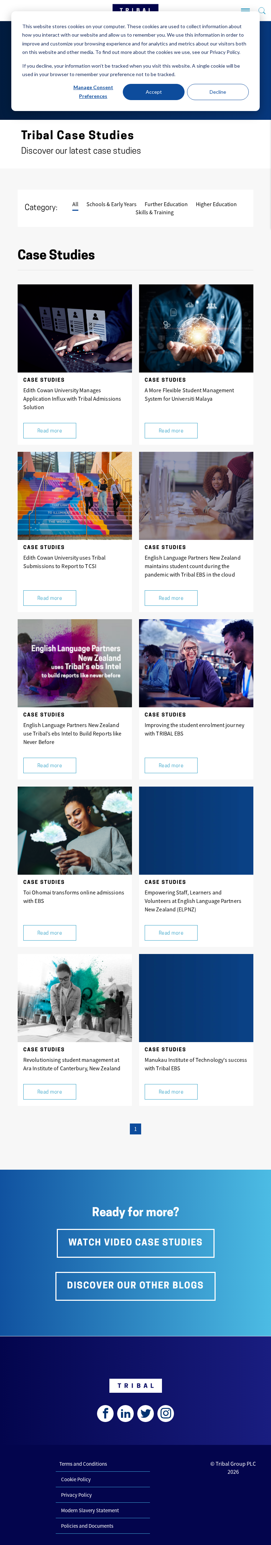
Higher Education (216, 204)
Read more (49, 431)
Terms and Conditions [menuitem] (83, 1463)
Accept (154, 92)
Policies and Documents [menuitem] (87, 1525)
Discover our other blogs (135, 1286)
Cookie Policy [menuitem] (76, 1479)
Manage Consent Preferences (93, 91)
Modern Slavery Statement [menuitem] (90, 1510)
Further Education (166, 204)
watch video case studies (135, 1243)
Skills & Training (155, 212)
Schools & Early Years (111, 204)
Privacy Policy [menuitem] (76, 1494)
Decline (218, 92)
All (75, 204)
